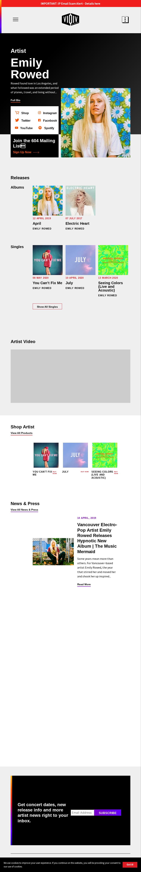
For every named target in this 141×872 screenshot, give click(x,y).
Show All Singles (47, 306)
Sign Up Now (22, 152)
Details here (92, 3)
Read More (84, 584)
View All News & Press (24, 509)
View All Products (21, 433)
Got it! (130, 864)
